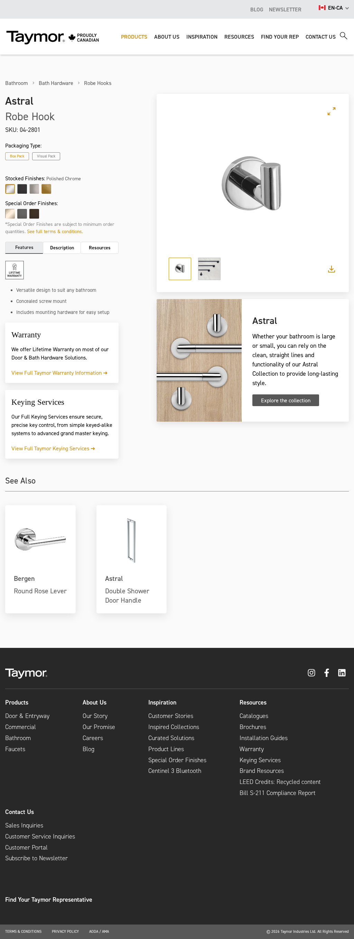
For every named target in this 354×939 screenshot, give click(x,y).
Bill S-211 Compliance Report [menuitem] (278, 793)
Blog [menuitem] (88, 749)
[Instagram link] (311, 673)
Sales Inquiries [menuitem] (24, 825)
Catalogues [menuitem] (254, 716)
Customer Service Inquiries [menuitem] (40, 836)
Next (325, 187)
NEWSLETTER (285, 9)
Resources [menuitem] (253, 702)
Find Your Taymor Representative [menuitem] (48, 899)
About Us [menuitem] (94, 702)
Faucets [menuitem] (15, 749)
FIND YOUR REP (280, 36)
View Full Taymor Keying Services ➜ (53, 448)
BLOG (256, 9)
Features (24, 247)
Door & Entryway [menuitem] (27, 716)
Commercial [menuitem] (20, 727)
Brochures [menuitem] (253, 727)
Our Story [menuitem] (95, 716)
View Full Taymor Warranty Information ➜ (59, 372)
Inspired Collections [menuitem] (173, 727)
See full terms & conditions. (55, 231)
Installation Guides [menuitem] (264, 738)
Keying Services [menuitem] (260, 760)
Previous (180, 187)
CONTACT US (321, 36)
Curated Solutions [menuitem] (171, 738)
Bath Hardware (56, 82)
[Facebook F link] (327, 673)
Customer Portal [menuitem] (26, 847)
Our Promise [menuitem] (99, 727)
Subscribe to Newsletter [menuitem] (36, 858)
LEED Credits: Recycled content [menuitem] (280, 782)
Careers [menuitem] (93, 738)
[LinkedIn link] (342, 673)
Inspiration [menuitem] (162, 702)
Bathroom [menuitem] (18, 738)
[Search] (343, 35)
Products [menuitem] (16, 702)
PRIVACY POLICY (65, 931)
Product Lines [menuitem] (166, 749)
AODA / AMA (99, 931)
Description (62, 248)
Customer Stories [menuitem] (170, 716)
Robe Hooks (97, 82)
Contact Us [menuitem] (19, 812)
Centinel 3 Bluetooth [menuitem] (174, 771)
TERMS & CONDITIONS (23, 931)
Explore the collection (285, 400)
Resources (100, 248)
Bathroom (16, 82)
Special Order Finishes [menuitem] (177, 760)
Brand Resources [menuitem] (262, 771)
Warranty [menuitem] (252, 749)
